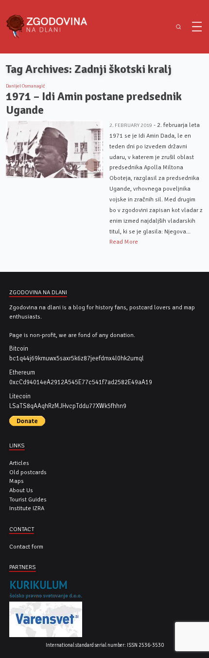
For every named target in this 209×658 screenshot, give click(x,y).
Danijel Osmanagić (25, 86)
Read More (123, 242)
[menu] (197, 27)
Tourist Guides (28, 499)
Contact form (26, 547)
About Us (21, 490)
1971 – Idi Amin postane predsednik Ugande (94, 103)
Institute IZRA (26, 508)
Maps (16, 481)
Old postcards (28, 472)
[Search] (179, 27)
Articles (19, 463)
